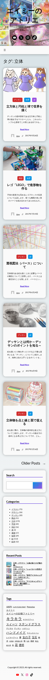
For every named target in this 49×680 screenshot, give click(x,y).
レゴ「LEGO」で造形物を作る (24, 186)
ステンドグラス (30, 624)
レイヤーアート (12, 638)
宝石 (34, 637)
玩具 (28, 641)
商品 (20, 178)
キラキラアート (28, 619)
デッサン (17, 100)
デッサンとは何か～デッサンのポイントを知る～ (24, 343)
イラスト (15, 509)
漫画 (13, 533)
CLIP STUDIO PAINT (19, 607)
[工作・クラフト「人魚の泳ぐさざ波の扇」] (8, 565)
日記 (13, 527)
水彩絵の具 (18, 641)
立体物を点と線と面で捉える (24, 422)
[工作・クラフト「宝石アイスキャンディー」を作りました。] (8, 577)
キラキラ (14, 618)
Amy (18, 136)
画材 (32, 641)
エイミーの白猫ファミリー (20, 613)
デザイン (15, 512)
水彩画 (11, 641)
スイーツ (12, 624)
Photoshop (31, 607)
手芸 (13, 524)
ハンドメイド (16, 632)
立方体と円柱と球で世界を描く (24, 108)
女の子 (26, 637)
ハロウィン (26, 628)
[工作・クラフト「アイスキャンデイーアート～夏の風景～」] (8, 583)
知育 (27, 100)
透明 (21, 644)
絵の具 (8, 645)
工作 (13, 521)
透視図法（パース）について (24, 265)
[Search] (37, 485)
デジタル (9, 628)
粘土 (37, 641)
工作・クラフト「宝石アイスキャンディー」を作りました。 (27, 576)
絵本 (13, 542)
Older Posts (33, 463)
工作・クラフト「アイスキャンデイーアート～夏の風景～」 (27, 582)
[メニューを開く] (4, 50)
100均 (9, 606)
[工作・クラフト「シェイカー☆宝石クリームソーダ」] (8, 571)
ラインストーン (33, 633)
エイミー (10, 610)
